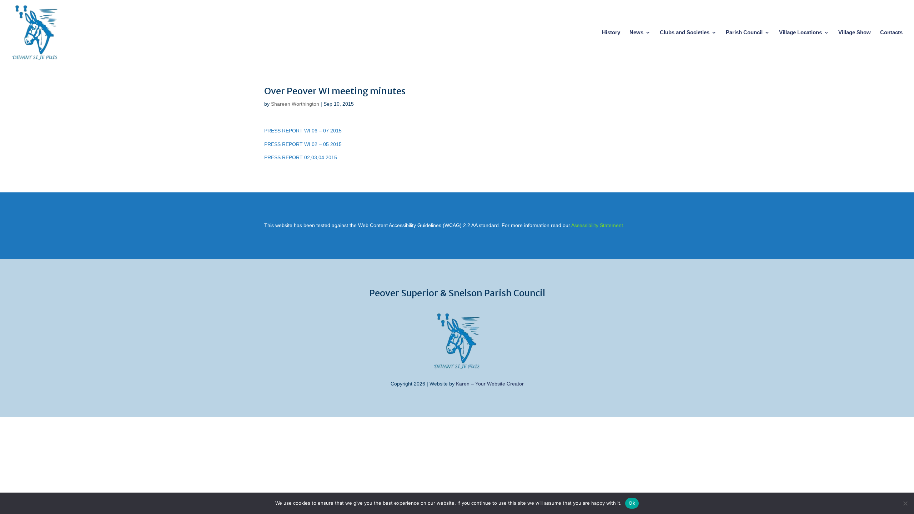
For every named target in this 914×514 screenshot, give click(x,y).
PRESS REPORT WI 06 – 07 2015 (303, 130)
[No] (905, 503)
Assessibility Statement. (597, 225)
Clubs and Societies (684, 32)
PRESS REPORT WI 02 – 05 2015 (303, 144)
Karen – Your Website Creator (490, 384)
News (636, 32)
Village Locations (800, 32)
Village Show (854, 32)
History (611, 32)
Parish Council (744, 32)
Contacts (891, 32)
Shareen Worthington (295, 104)
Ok (632, 503)
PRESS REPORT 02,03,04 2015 (300, 157)
